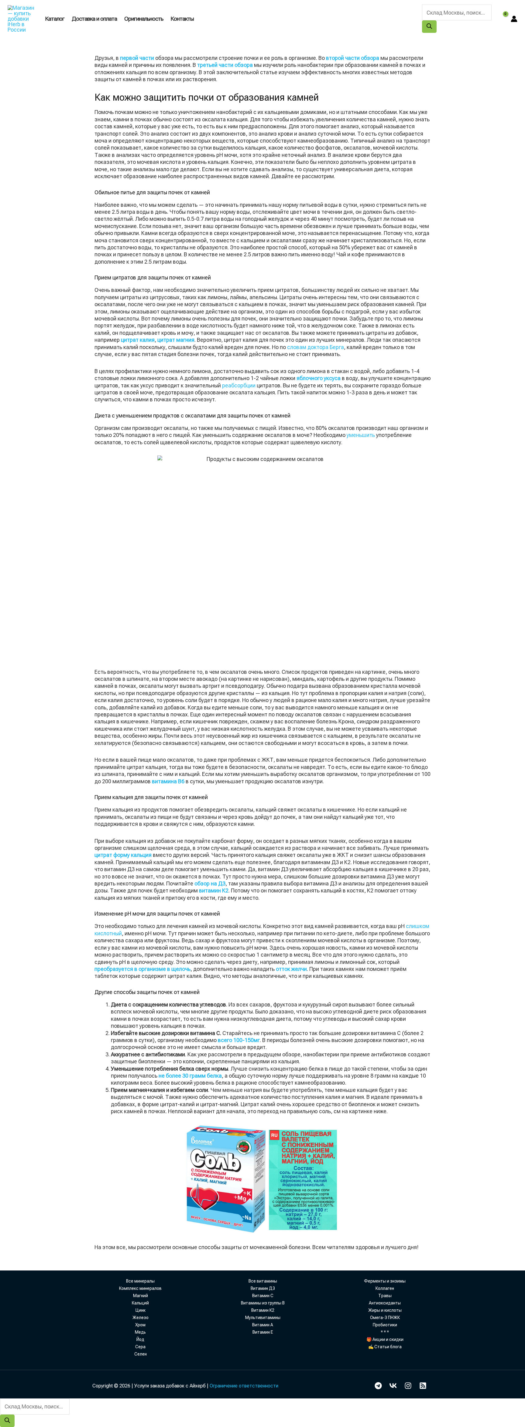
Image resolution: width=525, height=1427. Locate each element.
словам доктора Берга (315, 347)
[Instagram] (408, 1385)
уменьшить (361, 435)
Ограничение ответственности (244, 1386)
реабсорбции (239, 385)
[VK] (393, 1385)
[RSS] (423, 1385)
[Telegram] (378, 1385)
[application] (196, 18)
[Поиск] (429, 26)
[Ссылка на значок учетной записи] (514, 19)
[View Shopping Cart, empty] (501, 19)
